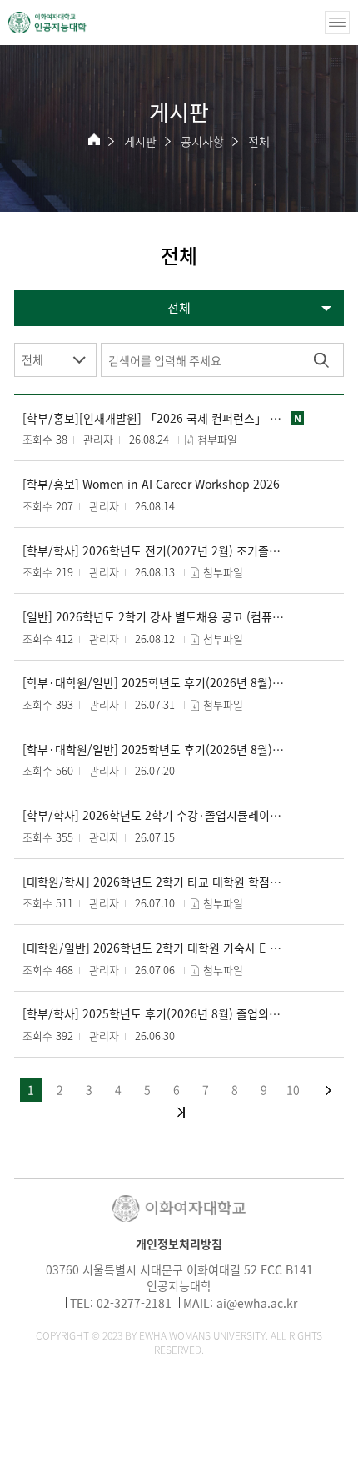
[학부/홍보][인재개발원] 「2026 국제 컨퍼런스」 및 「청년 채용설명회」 (153, 418)
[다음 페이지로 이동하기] (328, 1090)
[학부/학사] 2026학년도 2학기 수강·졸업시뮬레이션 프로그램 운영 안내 (153, 815)
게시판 (140, 141)
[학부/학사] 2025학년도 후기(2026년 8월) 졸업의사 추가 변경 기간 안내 (153, 1014)
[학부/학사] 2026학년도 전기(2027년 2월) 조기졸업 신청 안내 (153, 551)
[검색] (321, 360)
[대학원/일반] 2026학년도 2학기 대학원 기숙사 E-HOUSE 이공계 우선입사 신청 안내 (153, 948)
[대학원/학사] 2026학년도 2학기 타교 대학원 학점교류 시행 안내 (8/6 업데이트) (153, 882)
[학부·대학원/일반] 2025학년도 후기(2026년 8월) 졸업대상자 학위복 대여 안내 (153, 749)
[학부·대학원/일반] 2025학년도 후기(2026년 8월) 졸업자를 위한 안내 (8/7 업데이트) (153, 683)
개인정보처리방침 (179, 1243)
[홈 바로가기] (94, 139)
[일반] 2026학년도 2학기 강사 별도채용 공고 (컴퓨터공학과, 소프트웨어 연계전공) (153, 617)
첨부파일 (217, 439)
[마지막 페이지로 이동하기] (181, 1112)
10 (293, 1089)
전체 (259, 141)
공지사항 (202, 141)
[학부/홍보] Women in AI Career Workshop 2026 (151, 484)
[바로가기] (47, 22)
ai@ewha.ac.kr (256, 1302)
